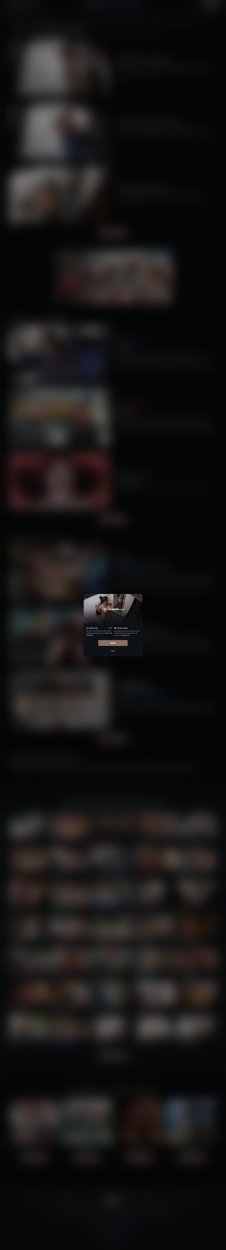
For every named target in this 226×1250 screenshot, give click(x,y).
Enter (113, 643)
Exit (113, 651)
